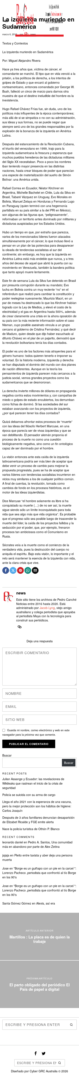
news (21, 593)
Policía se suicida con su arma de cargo (28, 795)
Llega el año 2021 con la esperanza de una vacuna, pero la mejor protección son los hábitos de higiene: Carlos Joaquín (37, 806)
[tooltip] (5, 570)
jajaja (5, 855)
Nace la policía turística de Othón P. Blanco (31, 829)
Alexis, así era (45, 903)
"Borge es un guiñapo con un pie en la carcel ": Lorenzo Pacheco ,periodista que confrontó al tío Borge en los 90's (39, 872)
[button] (72, 1025)
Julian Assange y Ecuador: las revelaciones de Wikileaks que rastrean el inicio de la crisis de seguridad (33, 783)
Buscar (7, 755)
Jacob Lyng (47, 608)
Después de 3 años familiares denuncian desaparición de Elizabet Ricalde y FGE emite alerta (38, 819)
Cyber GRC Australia (44, 1071)
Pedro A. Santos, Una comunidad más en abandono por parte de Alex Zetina (37, 844)
